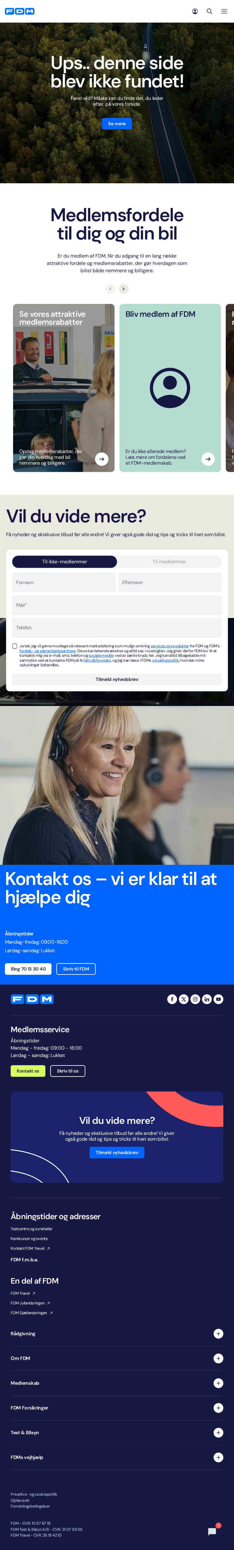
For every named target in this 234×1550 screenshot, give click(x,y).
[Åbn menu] (224, 11)
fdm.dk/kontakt (97, 660)
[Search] (209, 11)
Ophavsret (20, 1500)
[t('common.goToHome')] (32, 999)
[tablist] (117, 562)
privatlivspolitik (165, 660)
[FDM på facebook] (172, 999)
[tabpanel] (117, 629)
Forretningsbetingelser (30, 1506)
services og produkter (170, 646)
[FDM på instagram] (195, 999)
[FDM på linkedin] (207, 999)
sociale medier (101, 655)
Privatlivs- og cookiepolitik (34, 1494)
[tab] (64, 562)
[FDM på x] (184, 999)
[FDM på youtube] (218, 999)
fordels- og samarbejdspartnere (48, 650)
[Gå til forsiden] (19, 11)
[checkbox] (14, 646)
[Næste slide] (124, 289)
